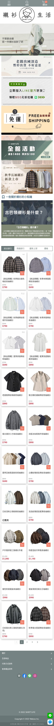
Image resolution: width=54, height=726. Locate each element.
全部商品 (5, 658)
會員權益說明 (7, 669)
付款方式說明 (7, 664)
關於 (3, 653)
